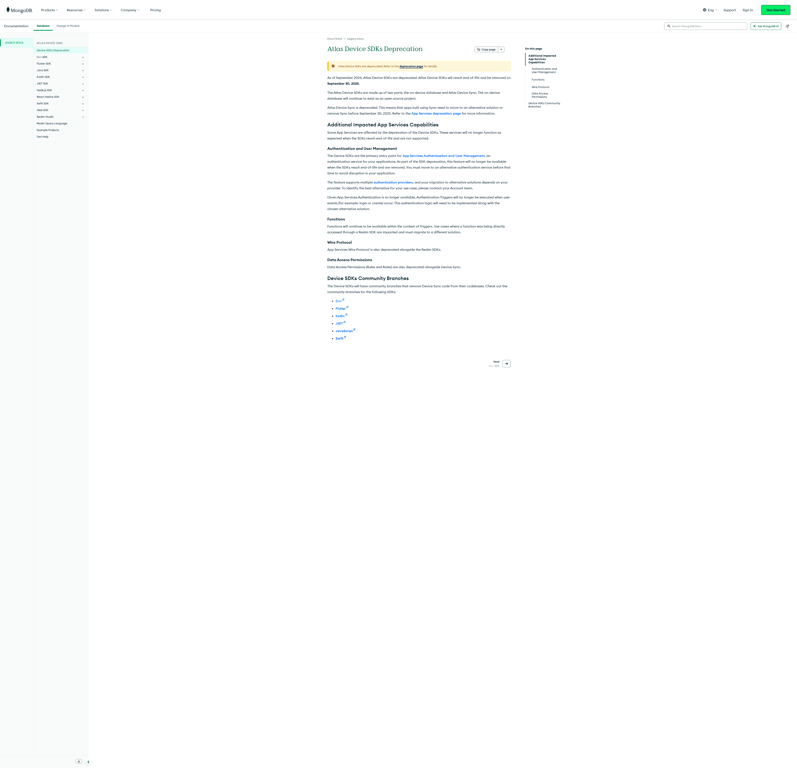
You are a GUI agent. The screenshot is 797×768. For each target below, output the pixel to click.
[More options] (501, 49)
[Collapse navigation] (88, 761)
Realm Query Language (52, 123)
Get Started (775, 10)
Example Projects (48, 130)
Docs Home (334, 38)
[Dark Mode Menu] (787, 26)
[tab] (43, 25)
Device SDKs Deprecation (53, 50)
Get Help (42, 136)
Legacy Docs (355, 38)
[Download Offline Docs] (79, 761)
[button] (710, 10)
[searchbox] (705, 26)
